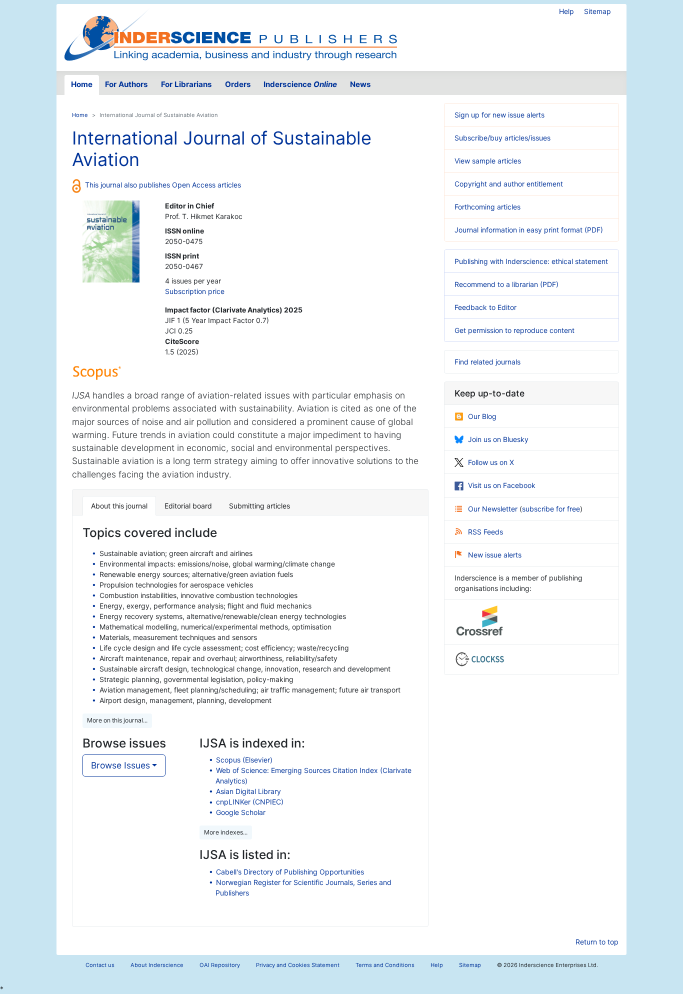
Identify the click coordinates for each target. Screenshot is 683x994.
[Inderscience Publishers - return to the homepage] (230, 33)
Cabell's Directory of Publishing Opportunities (290, 872)
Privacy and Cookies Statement (298, 965)
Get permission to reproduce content (514, 330)
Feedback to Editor (485, 307)
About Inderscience (157, 965)
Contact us (100, 965)
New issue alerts (495, 554)
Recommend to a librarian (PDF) (506, 284)
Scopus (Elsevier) (244, 760)
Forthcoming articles (487, 206)
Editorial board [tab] (188, 506)
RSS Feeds (485, 532)
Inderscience (300, 84)
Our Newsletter (494, 508)
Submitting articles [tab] (259, 506)
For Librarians (186, 84)
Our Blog (482, 416)
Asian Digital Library (248, 791)
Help (566, 11)
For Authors (126, 84)
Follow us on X (491, 462)
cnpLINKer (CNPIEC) (250, 802)
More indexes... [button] (226, 832)
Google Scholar (241, 812)
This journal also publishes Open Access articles (163, 184)
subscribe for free (551, 508)
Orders (238, 84)
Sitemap (597, 11)
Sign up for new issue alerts (499, 114)
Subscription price (194, 291)
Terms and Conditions (385, 965)
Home (81, 84)
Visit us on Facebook (502, 485)
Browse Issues (120, 765)
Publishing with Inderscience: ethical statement (531, 261)
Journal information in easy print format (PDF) (528, 230)
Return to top (597, 942)
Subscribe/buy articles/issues (502, 138)
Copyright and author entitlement (508, 184)
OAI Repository (220, 965)
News (360, 84)
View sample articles (487, 160)
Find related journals (487, 362)
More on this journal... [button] (117, 720)
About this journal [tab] (119, 506)
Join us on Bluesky (498, 439)
